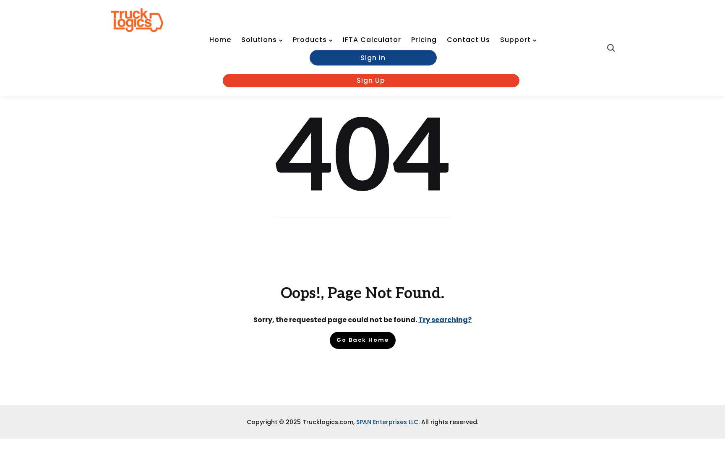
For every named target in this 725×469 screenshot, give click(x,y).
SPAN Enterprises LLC (387, 422)
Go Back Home (362, 340)
